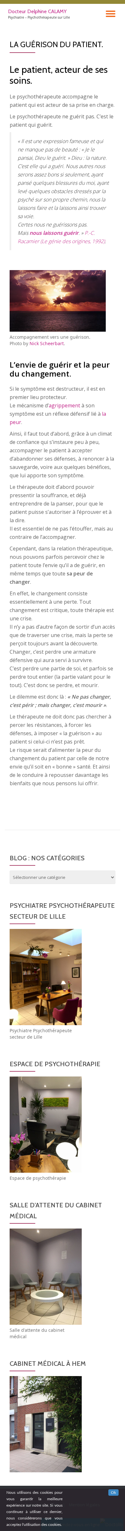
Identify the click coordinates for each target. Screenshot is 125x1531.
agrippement (64, 405)
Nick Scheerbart (46, 343)
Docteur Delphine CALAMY (37, 11)
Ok (113, 1492)
